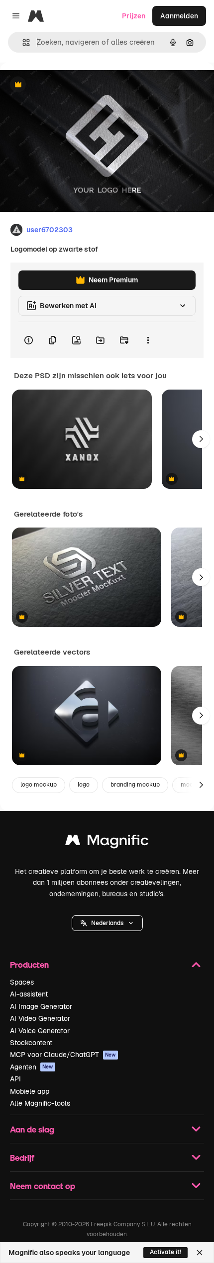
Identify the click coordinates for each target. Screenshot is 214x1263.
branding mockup (135, 785)
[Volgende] (201, 439)
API (15, 1078)
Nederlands (107, 923)
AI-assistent (29, 994)
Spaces (22, 982)
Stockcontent (31, 1042)
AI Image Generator (41, 1006)
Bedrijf (22, 1157)
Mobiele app (29, 1091)
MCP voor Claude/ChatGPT (63, 1054)
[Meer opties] (148, 340)
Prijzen (133, 15)
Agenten (31, 1067)
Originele (65, 85)
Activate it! (165, 1252)
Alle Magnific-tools (40, 1103)
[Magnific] (107, 842)
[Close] (200, 1253)
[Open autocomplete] (22, 42)
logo (84, 785)
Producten (29, 964)
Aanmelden (179, 15)
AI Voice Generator (40, 1030)
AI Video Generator (40, 1018)
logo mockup (38, 785)
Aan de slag (32, 1129)
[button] (107, 923)
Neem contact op (42, 1186)
